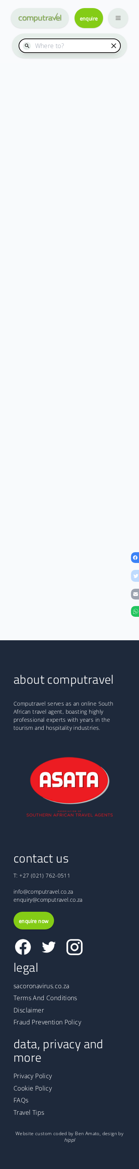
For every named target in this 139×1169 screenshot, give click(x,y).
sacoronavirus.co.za (41, 986)
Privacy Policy (33, 1076)
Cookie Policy (33, 1088)
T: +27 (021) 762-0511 (42, 875)
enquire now (34, 921)
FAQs (21, 1100)
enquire (89, 18)
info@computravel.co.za (43, 891)
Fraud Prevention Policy (47, 1022)
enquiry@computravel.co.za (48, 899)
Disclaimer (29, 1010)
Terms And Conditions (45, 998)
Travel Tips (29, 1112)
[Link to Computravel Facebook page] (23, 947)
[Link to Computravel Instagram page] (74, 947)
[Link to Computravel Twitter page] (48, 947)
